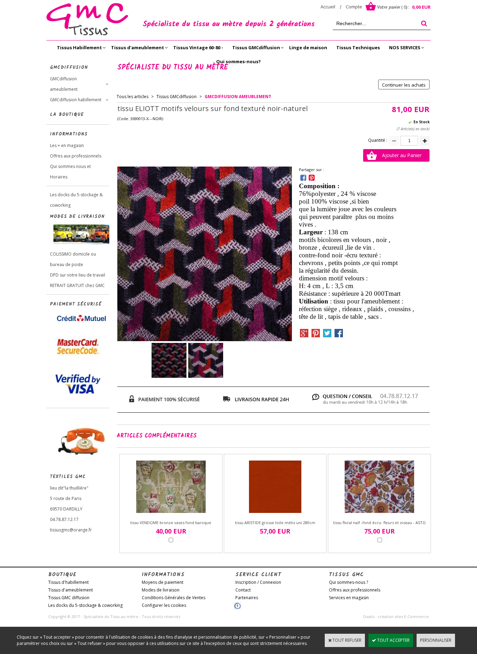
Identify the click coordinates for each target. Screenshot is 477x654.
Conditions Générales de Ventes (173, 598)
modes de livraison (77, 216)
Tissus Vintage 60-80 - (198, 47)
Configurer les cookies (164, 605)
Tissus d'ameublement (137, 47)
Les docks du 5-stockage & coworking (76, 200)
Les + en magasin (67, 145)
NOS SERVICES (404, 47)
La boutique (67, 114)
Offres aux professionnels (75, 156)
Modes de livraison (160, 590)
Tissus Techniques (358, 47)
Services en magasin (349, 598)
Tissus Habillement (79, 47)
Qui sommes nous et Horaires (70, 171)
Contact (243, 590)
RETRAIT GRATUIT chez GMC (77, 285)
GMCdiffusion (69, 67)
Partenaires (246, 598)
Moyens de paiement (162, 582)
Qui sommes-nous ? (348, 582)
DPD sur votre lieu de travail (77, 275)
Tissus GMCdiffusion (256, 47)
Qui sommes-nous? (238, 61)
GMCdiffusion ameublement (64, 84)
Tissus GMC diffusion (68, 598)
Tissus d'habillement (68, 582)
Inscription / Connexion (258, 582)
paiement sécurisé (76, 304)
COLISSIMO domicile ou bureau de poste (73, 259)
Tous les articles (132, 97)
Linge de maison (308, 47)
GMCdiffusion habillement (75, 100)
